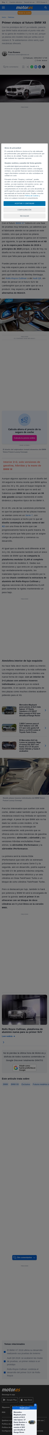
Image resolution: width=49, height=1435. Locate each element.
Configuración (24, 210)
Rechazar (24, 216)
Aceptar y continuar (24, 203)
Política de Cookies (32, 196)
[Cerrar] (35, 1405)
